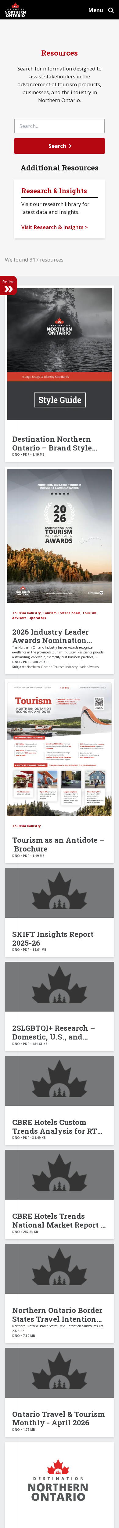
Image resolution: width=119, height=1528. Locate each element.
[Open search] (111, 9)
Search (57, 145)
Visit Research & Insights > (54, 227)
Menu (95, 10)
